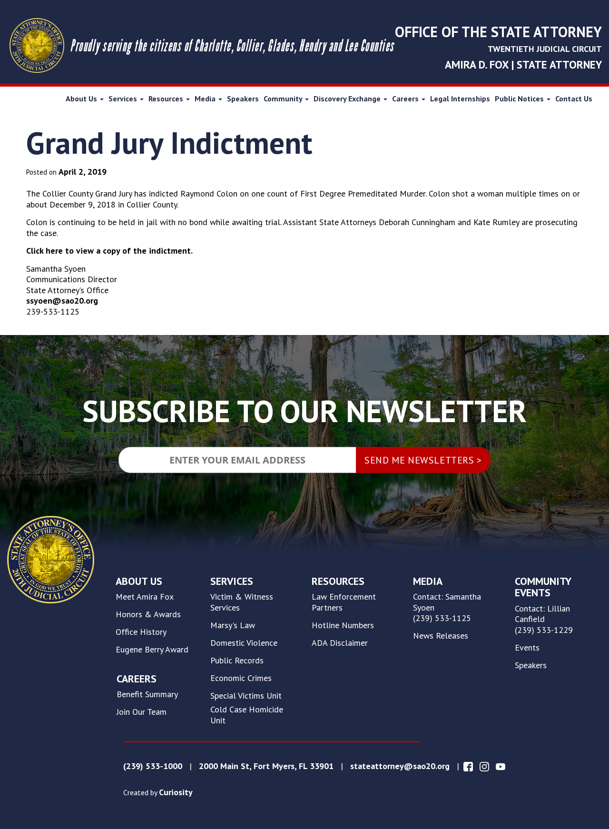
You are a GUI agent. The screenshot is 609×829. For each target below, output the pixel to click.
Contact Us (573, 98)
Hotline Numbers (343, 625)
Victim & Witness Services (241, 602)
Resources (166, 98)
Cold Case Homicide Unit (246, 715)
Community (284, 98)
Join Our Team (142, 712)
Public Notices (520, 98)
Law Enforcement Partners (344, 602)
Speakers (243, 98)
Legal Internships (460, 98)
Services (123, 98)
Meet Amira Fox (145, 597)
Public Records (237, 660)
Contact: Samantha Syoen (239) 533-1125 (447, 607)
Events (527, 647)
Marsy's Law (232, 625)
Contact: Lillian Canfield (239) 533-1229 (544, 619)
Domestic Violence (243, 643)
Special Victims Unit (246, 696)
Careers (406, 98)
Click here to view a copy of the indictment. (109, 250)
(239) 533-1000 (152, 766)
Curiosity (176, 792)
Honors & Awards (148, 614)
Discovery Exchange (348, 98)
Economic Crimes (241, 678)
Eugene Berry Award (152, 649)
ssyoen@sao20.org (62, 300)
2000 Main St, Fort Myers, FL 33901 (266, 766)
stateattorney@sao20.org (400, 766)
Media (206, 98)
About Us (82, 98)
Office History (141, 632)
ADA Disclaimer (340, 643)
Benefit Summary (147, 694)
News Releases (440, 636)
